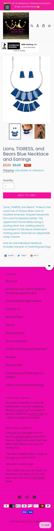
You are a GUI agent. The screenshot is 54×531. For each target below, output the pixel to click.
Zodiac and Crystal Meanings (25, 385)
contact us (21, 410)
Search (10, 325)
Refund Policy (14, 317)
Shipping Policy (15, 333)
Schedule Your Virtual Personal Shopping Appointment (26, 291)
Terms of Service (16, 341)
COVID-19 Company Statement (26, 349)
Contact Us (13, 309)
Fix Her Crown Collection (31, 521)
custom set (36, 413)
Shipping (8, 170)
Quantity (8, 180)
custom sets (22, 436)
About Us (11, 281)
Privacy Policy (14, 365)
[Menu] (49, 25)
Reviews (11, 357)
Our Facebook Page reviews (23, 301)
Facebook (38, 477)
